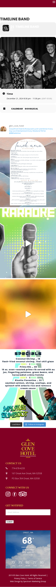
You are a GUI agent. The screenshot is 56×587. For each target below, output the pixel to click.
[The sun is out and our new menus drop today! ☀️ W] (28, 172)
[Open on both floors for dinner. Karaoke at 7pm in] (28, 243)
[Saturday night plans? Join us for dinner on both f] (28, 314)
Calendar (17, 109)
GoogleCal (31, 109)
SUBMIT (10, 522)
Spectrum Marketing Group (34, 581)
